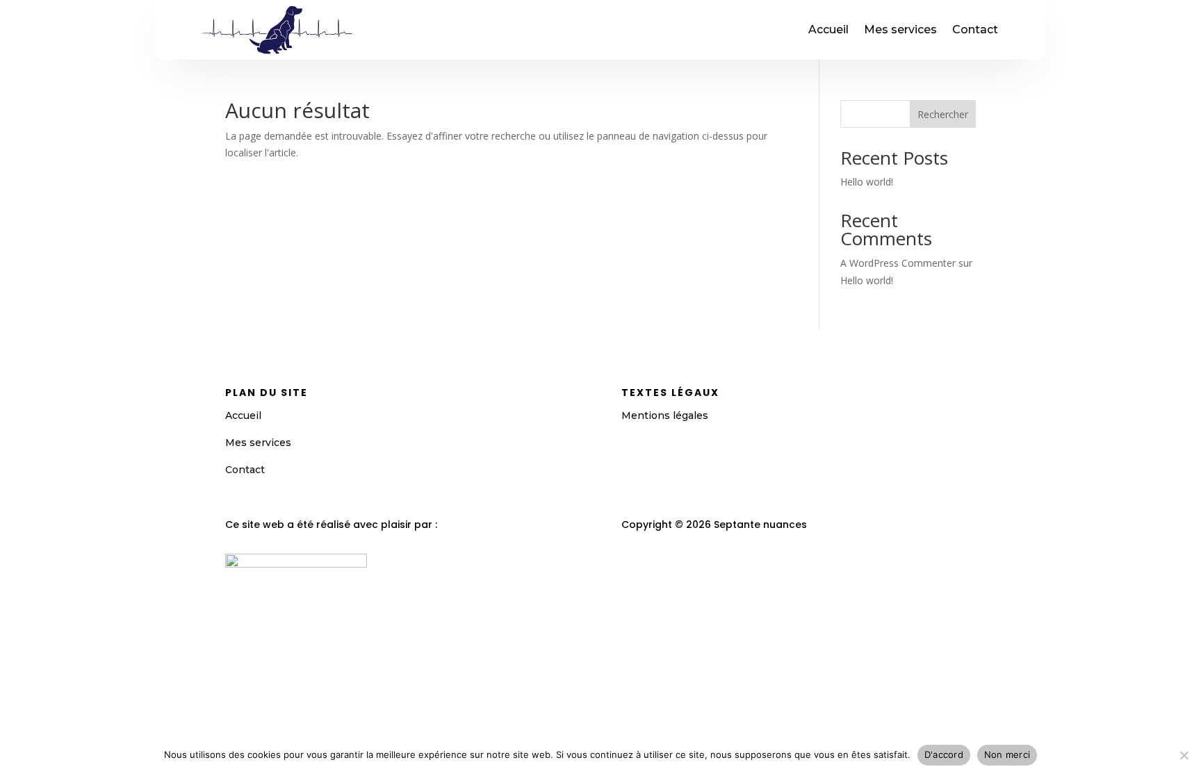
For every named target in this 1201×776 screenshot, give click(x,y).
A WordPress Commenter (898, 263)
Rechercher (942, 114)
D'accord (943, 754)
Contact (975, 29)
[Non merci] (1184, 755)
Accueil (828, 29)
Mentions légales (664, 415)
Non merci (1007, 754)
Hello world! (866, 181)
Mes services (900, 29)
